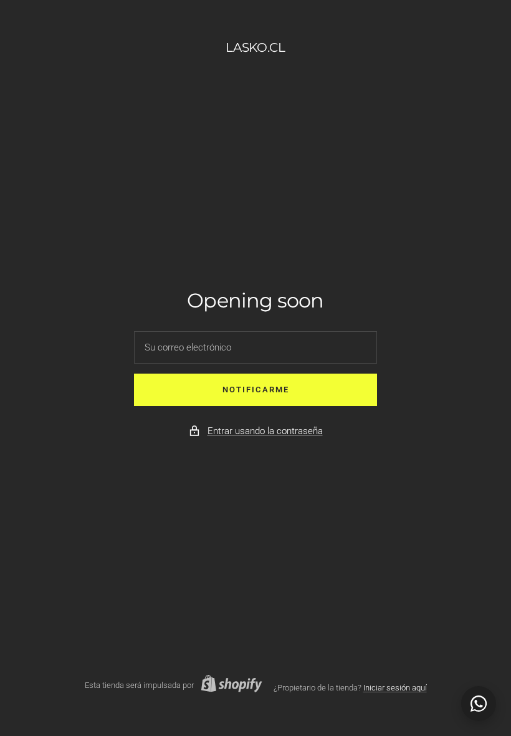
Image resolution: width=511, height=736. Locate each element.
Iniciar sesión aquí (395, 687)
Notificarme (255, 389)
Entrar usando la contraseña (265, 431)
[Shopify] (228, 685)
